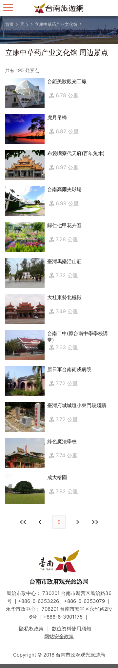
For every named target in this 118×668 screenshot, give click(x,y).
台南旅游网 (59, 8)
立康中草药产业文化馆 (56, 24)
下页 (41, 522)
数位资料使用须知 (71, 628)
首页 (9, 24)
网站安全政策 (59, 636)
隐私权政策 (31, 628)
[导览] (8, 7)
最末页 (94, 522)
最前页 (23, 522)
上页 (77, 522)
